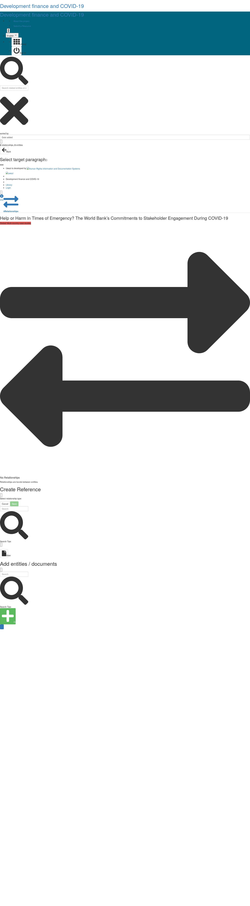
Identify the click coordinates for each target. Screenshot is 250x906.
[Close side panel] (1, 192)
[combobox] (125, 137)
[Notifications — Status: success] (8, 30)
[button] (1, 197)
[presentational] (248, 137)
